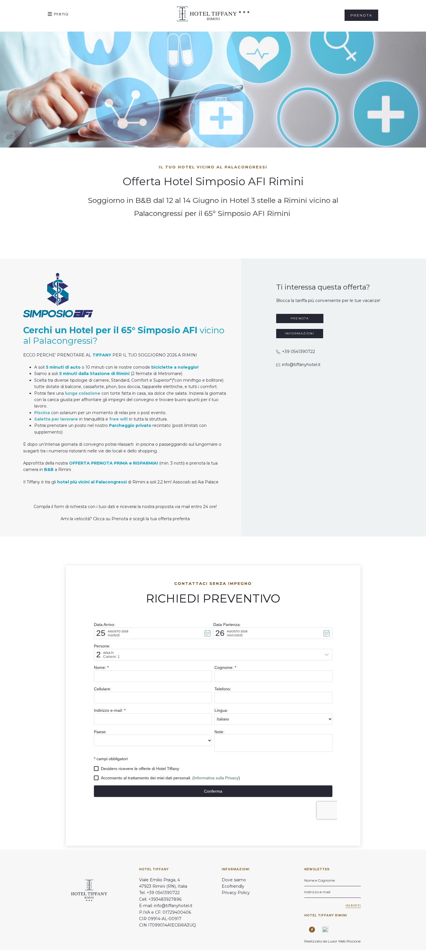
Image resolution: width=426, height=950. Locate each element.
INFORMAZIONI (299, 333)
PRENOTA (300, 318)
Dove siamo (234, 879)
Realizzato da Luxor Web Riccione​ (332, 941)
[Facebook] (309, 930)
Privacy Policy (236, 892)
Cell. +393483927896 (160, 899)
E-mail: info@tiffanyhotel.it (165, 905)
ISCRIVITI (353, 905)
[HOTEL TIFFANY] (213, 13)
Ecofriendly (233, 886)
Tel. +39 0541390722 (159, 892)
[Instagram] (323, 930)
